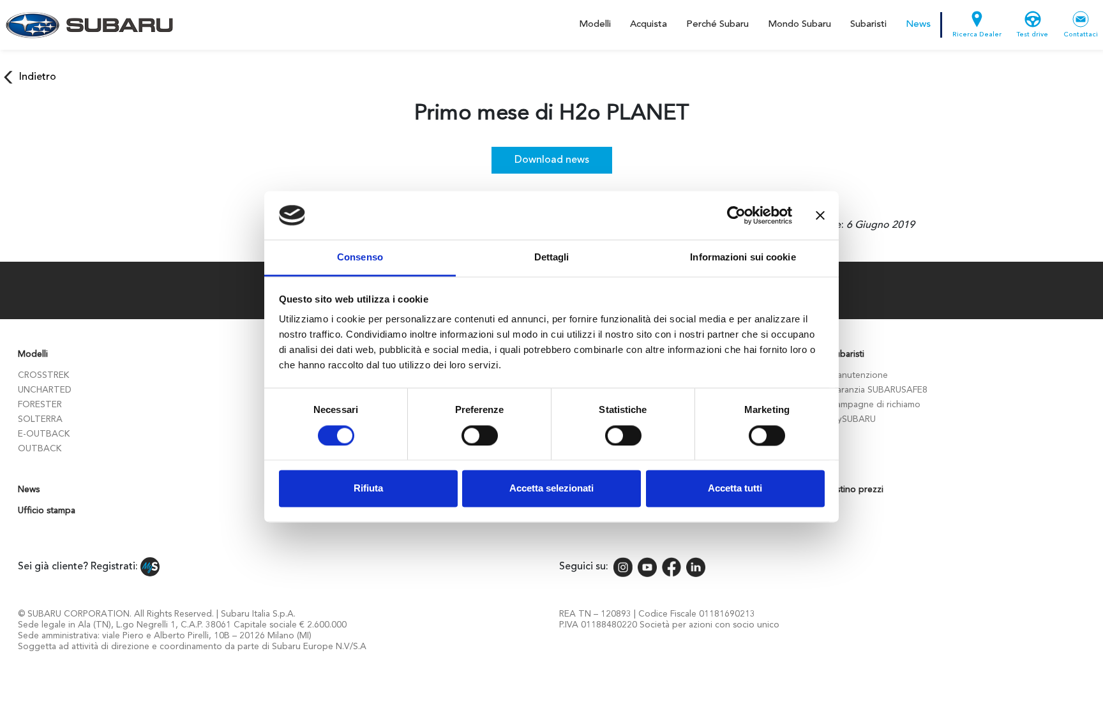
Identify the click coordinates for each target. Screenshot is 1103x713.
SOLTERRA (40, 419)
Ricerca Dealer (977, 34)
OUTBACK (39, 448)
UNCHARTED (44, 390)
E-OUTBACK (44, 434)
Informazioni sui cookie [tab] (742, 257)
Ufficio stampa (46, 510)
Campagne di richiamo (875, 404)
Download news (551, 160)
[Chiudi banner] (820, 215)
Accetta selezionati (551, 488)
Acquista (648, 24)
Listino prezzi (856, 489)
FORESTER (40, 404)
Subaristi (868, 24)
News (918, 24)
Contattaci (1080, 34)
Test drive (1032, 34)
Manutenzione (859, 375)
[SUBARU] (87, 25)
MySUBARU (853, 419)
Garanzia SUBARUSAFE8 (878, 390)
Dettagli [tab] (551, 257)
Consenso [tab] (360, 257)
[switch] (479, 435)
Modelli (595, 24)
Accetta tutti (735, 488)
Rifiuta (368, 488)
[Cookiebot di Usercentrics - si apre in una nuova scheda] (736, 215)
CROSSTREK (43, 375)
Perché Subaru (717, 24)
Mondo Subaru (799, 24)
